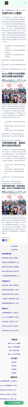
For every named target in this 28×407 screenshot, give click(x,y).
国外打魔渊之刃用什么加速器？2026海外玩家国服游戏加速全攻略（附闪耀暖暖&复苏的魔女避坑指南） (11, 258)
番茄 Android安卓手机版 (14, 354)
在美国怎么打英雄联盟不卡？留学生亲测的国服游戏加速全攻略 (11, 262)
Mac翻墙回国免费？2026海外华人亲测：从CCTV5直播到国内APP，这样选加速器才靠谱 (11, 312)
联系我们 (14, 373)
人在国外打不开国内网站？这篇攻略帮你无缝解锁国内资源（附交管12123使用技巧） (11, 298)
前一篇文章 (14, 246)
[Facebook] (3, 240)
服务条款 (14, 362)
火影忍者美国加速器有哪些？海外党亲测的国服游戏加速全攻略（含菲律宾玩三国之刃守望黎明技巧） (11, 275)
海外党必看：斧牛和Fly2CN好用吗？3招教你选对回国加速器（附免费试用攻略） (11, 321)
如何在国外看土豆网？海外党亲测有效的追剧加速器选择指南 (11, 294)
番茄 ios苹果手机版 (14, 350)
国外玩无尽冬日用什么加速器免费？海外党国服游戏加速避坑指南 (11, 267)
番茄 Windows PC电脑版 (14, 343)
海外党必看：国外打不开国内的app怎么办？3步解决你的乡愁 (11, 285)
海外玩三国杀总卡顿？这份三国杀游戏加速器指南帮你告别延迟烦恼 (11, 271)
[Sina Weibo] (9, 240)
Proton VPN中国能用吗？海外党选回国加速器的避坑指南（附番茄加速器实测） (11, 317)
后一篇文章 (14, 249)
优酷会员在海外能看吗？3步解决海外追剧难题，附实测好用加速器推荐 (11, 289)
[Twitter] (6, 240)
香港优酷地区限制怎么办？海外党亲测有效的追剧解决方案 (11, 303)
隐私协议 (14, 365)
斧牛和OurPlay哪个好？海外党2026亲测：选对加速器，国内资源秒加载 (11, 326)
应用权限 (14, 369)
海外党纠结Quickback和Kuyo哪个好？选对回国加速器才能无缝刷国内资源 (11, 330)
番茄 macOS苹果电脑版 (14, 347)
